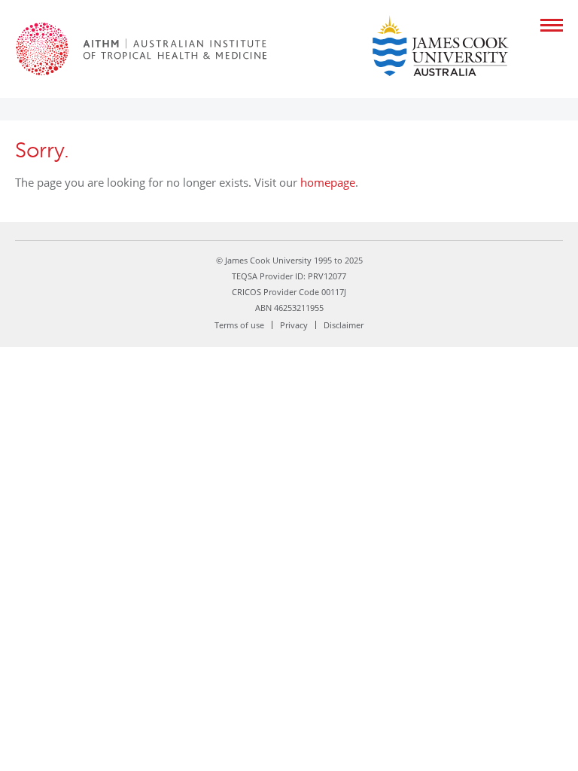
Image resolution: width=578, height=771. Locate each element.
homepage (327, 182)
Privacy (294, 325)
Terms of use (239, 325)
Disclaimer (344, 325)
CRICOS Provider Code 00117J (289, 292)
